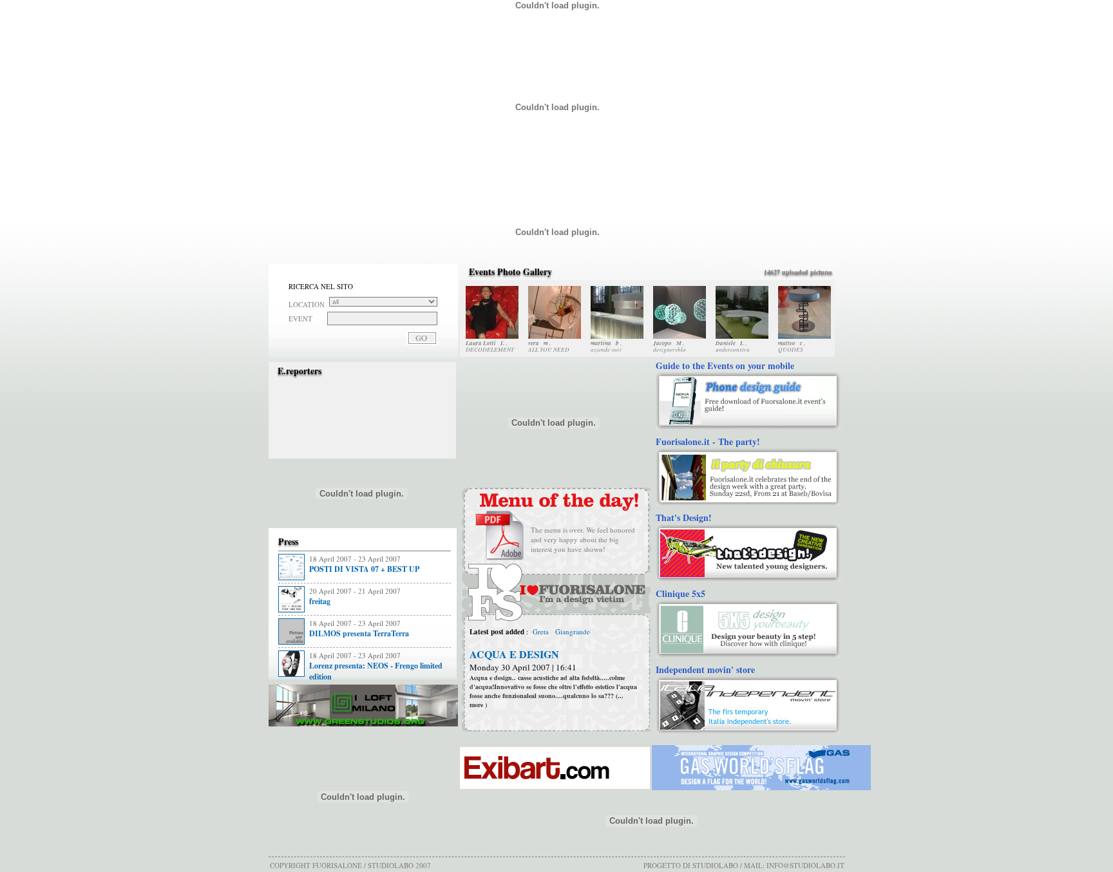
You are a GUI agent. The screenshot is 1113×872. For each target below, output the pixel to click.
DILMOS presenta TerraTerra (359, 633)
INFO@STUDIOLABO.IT (805, 865)
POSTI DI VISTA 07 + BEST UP (364, 569)
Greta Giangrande (560, 631)
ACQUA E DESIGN (514, 654)
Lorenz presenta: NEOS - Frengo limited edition (375, 671)
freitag (319, 601)
